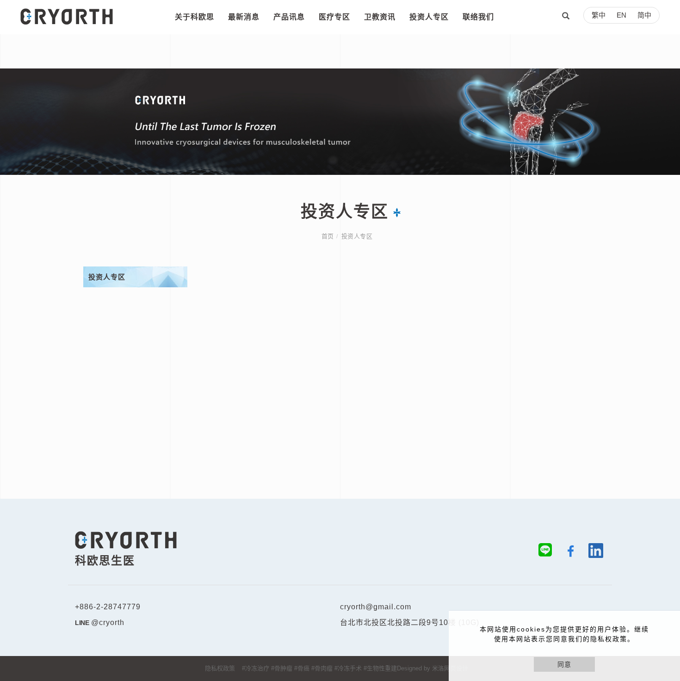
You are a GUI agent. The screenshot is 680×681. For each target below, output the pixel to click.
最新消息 (244, 17)
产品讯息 (289, 17)
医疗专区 (334, 17)
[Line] (541, 552)
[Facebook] (567, 552)
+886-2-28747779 (108, 607)
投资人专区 (429, 17)
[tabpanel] (340, 121)
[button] (565, 17)
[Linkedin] (592, 552)
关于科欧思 (194, 17)
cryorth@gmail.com (375, 607)
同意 (564, 664)
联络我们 (478, 17)
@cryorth (107, 622)
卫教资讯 (380, 17)
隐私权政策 (220, 668)
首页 (327, 236)
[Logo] (66, 15)
